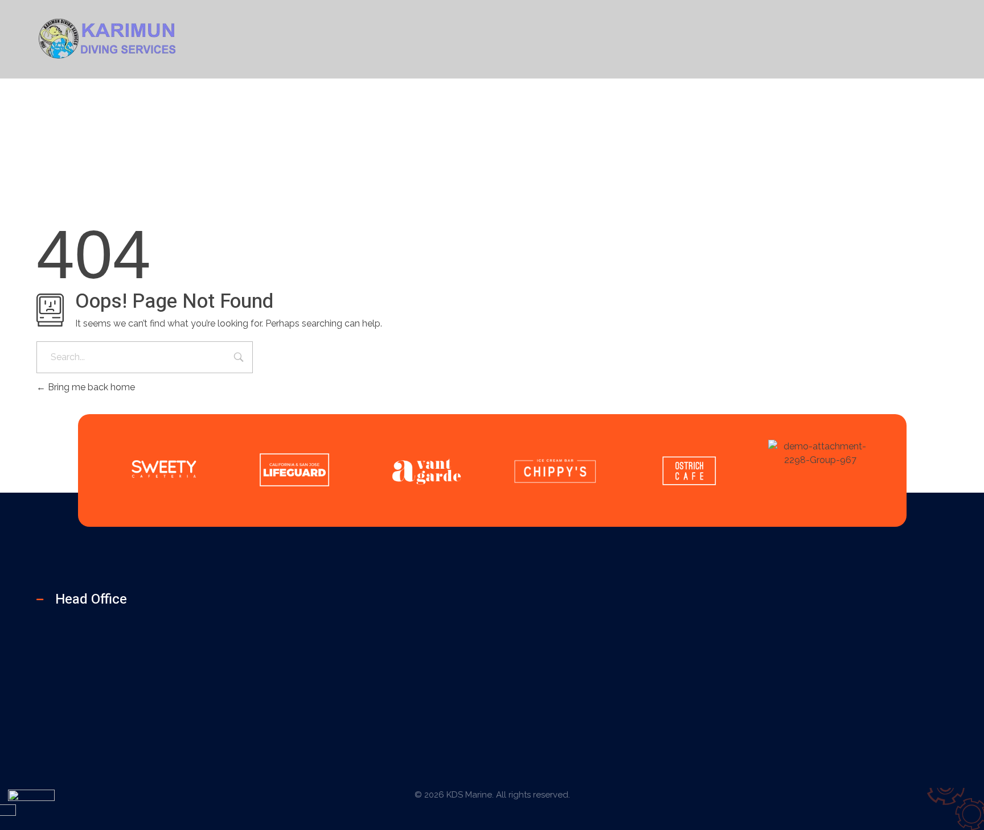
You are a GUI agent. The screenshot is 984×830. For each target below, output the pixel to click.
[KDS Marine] (107, 37)
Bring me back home (90, 387)
